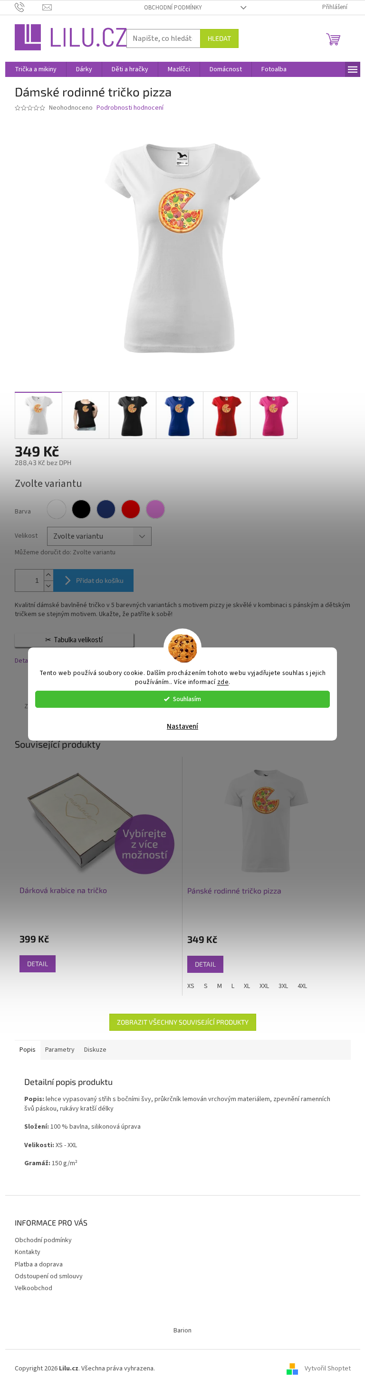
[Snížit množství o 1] (48, 585)
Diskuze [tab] (95, 1050)
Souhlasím (187, 699)
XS (190, 986)
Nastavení (182, 727)
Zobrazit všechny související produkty (183, 1022)
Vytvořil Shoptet (328, 1368)
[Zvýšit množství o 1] (48, 575)
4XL (302, 986)
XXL (264, 986)
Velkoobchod (33, 1288)
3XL (283, 986)
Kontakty (27, 1252)
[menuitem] (35, 69)
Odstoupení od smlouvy (49, 1276)
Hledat (219, 38)
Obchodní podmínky (173, 7)
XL (247, 986)
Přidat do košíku (100, 580)
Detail (37, 964)
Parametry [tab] (60, 1050)
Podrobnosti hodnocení (129, 108)
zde (223, 681)
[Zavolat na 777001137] (29, 7)
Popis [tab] (27, 1050)
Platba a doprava (39, 1264)
